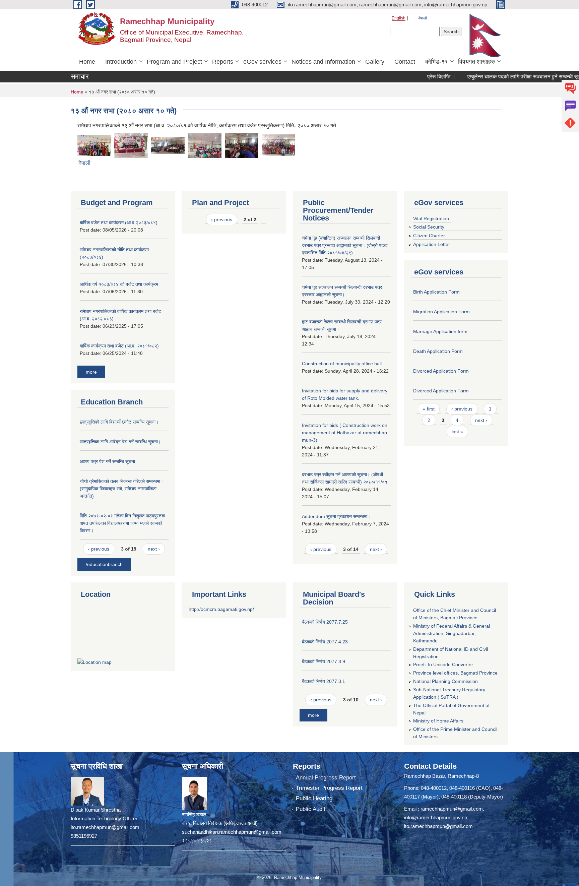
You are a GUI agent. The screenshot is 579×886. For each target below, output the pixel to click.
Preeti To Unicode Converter (443, 664)
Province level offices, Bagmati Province (455, 673)
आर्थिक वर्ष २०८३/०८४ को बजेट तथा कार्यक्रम (119, 284)
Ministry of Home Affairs (438, 720)
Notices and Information (323, 61)
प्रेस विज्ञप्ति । (424, 76)
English (398, 18)
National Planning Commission (445, 681)
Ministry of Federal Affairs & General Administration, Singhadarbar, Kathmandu (451, 633)
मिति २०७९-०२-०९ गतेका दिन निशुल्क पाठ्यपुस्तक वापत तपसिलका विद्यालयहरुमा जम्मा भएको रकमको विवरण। (122, 523)
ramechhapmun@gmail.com (452, 809)
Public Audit (310, 809)
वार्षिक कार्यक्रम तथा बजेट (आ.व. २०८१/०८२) (119, 346)
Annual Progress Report (326, 777)
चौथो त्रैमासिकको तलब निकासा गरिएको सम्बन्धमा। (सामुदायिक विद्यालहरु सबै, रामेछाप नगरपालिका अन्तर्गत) (121, 489)
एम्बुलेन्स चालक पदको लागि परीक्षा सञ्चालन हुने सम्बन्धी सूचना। (511, 76)
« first (429, 409)
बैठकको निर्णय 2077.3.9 (323, 661)
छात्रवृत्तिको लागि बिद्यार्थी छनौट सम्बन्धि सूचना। (119, 422)
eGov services (262, 61)
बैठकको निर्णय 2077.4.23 (325, 641)
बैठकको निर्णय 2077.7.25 (325, 622)
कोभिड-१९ (436, 61)
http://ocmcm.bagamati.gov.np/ (221, 609)
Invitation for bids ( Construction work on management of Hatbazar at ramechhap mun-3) (344, 433)
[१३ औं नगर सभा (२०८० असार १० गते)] (94, 144)
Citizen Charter (429, 235)
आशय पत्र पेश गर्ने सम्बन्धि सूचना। (109, 461)
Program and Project (174, 61)
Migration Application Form (441, 311)
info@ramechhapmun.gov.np (435, 817)
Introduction (121, 61)
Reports (222, 61)
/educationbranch (104, 564)
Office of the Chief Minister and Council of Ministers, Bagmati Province (454, 614)
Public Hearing (314, 798)
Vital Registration (431, 218)
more (91, 372)
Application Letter (431, 244)
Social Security (428, 227)
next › (154, 549)
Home (87, 61)
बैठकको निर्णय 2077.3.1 (323, 681)
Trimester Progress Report (329, 788)
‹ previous (98, 549)
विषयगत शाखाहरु (476, 61)
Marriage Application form (440, 331)
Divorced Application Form (441, 371)
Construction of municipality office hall (342, 363)
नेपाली (422, 18)
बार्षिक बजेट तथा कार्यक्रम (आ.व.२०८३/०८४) (118, 222)
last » (457, 431)
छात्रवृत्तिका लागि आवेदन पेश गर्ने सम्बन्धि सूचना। (120, 441)
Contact (404, 61)
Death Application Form (438, 351)
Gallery (374, 61)
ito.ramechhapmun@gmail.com (438, 826)
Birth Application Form (436, 292)
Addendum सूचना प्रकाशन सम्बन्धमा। (336, 516)
